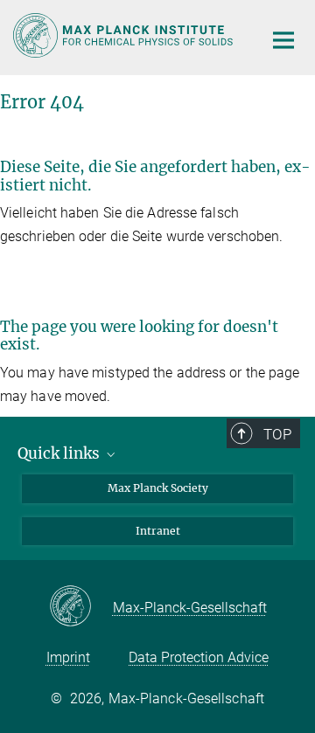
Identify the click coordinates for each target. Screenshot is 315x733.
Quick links (60, 453)
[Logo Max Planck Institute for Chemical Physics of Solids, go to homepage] (124, 35)
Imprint (68, 657)
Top (277, 434)
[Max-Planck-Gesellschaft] (81, 607)
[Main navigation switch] (283, 40)
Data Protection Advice (199, 657)
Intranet (158, 530)
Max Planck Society (158, 487)
